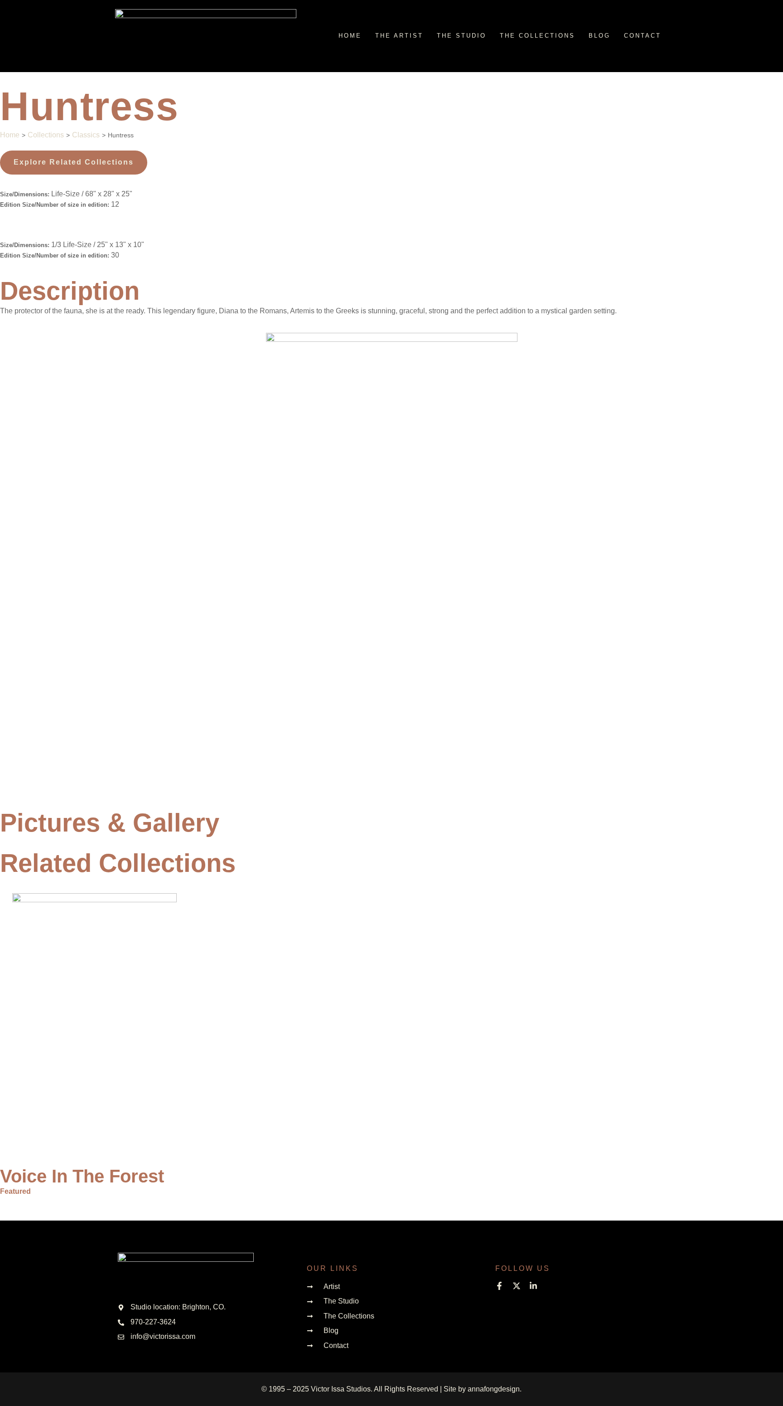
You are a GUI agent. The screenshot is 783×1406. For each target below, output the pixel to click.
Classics (86, 135)
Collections (46, 135)
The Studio (461, 35)
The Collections (537, 35)
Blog (599, 35)
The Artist (399, 35)
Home (350, 35)
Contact (642, 35)
